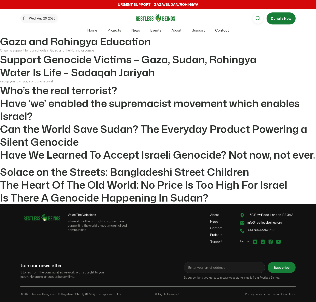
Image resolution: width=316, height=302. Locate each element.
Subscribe (282, 267)
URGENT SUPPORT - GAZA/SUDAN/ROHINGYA (158, 4)
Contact (222, 30)
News (135, 30)
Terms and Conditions (281, 294)
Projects (114, 30)
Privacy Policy (253, 294)
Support (198, 30)
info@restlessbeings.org (264, 222)
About (176, 30)
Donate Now (281, 18)
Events (155, 30)
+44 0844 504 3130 (261, 230)
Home (92, 30)
